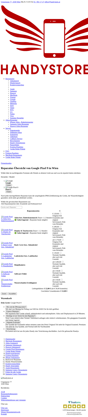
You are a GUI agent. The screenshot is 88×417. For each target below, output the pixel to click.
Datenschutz (5, 396)
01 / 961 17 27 (39, 2)
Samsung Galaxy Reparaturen (16, 370)
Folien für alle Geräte (13, 372)
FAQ (7, 151)
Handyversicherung (13, 353)
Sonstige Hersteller (17, 118)
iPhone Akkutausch (13, 358)
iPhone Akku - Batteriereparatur (21, 122)
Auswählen (12, 294)
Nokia (12, 114)
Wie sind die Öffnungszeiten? (16, 307)
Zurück (4, 294)
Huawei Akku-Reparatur (19, 126)
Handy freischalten (12, 366)
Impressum (5, 410)
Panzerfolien (14, 145)
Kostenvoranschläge (13, 364)
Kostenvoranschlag (17, 85)
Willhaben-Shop (16, 132)
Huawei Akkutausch (13, 347)
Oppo (12, 108)
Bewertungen (15, 141)
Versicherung (10, 329)
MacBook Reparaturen (14, 155)
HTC (12, 110)
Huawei (13, 93)
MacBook (13, 95)
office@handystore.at (52, 2)
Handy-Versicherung (17, 143)
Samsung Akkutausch (13, 345)
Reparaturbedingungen (9, 394)
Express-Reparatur (12, 311)
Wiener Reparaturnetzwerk (10, 412)
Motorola (13, 104)
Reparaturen (10, 79)
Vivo (12, 116)
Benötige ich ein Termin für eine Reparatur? (20, 316)
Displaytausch (15, 83)
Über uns (4, 408)
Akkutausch (14, 81)
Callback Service (16, 139)
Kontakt (4, 414)
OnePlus (13, 101)
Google (12, 99)
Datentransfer (15, 130)
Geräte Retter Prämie (17, 149)
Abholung (13, 137)
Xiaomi (12, 97)
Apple (12, 89)
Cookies (4, 398)
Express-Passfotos (16, 147)
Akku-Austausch (12, 343)
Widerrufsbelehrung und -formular (13, 400)
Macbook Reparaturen (14, 341)
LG (11, 112)
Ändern (8, 185)
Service (8, 128)
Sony (12, 106)
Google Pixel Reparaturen (15, 349)
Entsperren (14, 135)
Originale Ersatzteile (13, 322)
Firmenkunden (6, 163)
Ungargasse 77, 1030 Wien (11, 2)
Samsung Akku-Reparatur (19, 124)
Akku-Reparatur (11, 120)
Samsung (13, 91)
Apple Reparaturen (12, 368)
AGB (3, 392)
